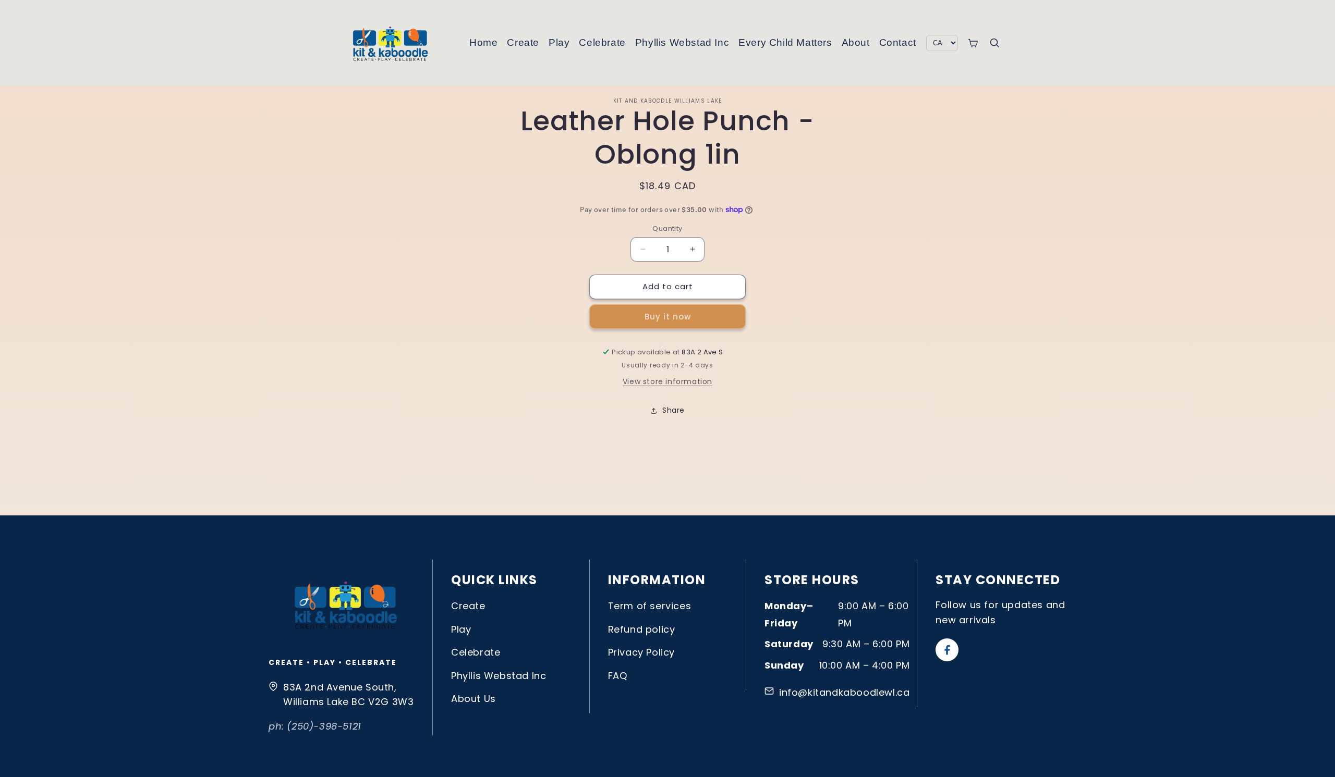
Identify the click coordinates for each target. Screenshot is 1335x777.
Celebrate (602, 42)
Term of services (649, 605)
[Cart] (972, 43)
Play (559, 42)
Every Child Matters (785, 42)
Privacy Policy (641, 652)
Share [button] (673, 410)
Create (523, 42)
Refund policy (641, 629)
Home (483, 42)
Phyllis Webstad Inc (682, 42)
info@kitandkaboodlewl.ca (844, 692)
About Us (473, 698)
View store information (667, 381)
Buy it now (668, 316)
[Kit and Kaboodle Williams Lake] (391, 42)
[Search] (994, 43)
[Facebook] (947, 649)
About (856, 42)
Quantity (667, 228)
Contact (897, 42)
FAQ (617, 675)
